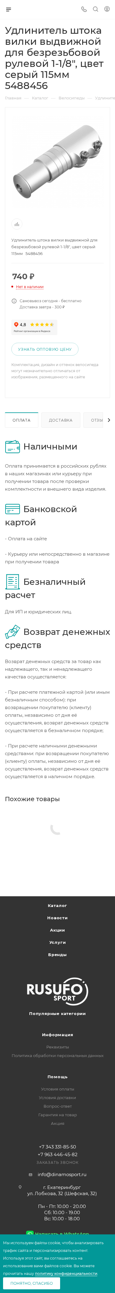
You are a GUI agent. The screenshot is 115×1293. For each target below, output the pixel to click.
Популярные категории (57, 1013)
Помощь (58, 1076)
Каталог (57, 905)
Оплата (22, 420)
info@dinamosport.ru (62, 1174)
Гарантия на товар (57, 1114)
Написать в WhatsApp (62, 1234)
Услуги (57, 942)
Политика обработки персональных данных (58, 1055)
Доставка (61, 420)
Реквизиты (57, 1046)
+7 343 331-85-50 (57, 1147)
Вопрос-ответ (58, 1106)
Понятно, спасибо (31, 1283)
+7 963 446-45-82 (58, 1154)
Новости (57, 917)
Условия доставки (57, 1097)
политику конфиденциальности (66, 1273)
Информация (57, 1034)
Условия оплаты (57, 1089)
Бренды (57, 954)
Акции (57, 930)
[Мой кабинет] (107, 10)
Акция (57, 1123)
